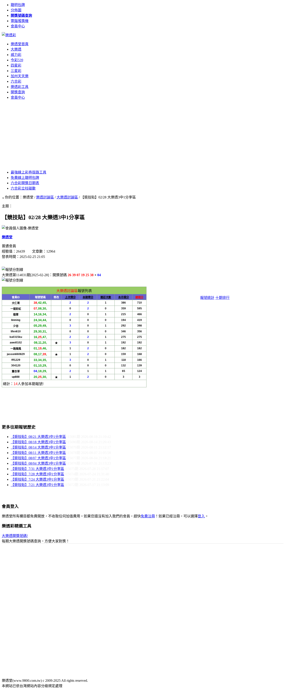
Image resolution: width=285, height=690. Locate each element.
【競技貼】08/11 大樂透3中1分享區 (38, 453)
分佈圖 (16, 10)
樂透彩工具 (19, 87)
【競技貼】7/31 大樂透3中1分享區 (37, 469)
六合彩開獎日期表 (25, 183)
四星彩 (16, 65)
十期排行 (222, 298)
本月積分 (123, 297)
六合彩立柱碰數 (23, 188)
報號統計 (207, 298)
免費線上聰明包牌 (25, 178)
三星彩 (16, 71)
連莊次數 (105, 297)
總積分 (139, 297)
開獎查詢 (18, 92)
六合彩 (16, 81)
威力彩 (16, 55)
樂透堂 (7, 237)
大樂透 (16, 49)
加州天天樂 (19, 76)
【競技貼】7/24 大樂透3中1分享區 (37, 479)
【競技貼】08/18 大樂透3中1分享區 (38, 442)
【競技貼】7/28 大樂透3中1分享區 (37, 474)
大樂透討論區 (67, 197)
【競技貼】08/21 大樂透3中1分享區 (38, 437)
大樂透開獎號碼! (15, 536)
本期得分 (88, 297)
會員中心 (18, 26)
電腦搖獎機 (19, 21)
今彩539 (17, 60)
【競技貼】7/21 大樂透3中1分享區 (37, 485)
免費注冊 (148, 516)
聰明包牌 (18, 5)
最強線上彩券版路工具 (28, 172)
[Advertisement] (142, 134)
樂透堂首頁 (19, 44)
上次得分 (70, 297)
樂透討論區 (45, 197)
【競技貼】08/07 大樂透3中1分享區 (38, 458)
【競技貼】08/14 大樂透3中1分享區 (38, 447)
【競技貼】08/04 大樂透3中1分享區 (38, 463)
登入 (201, 516)
